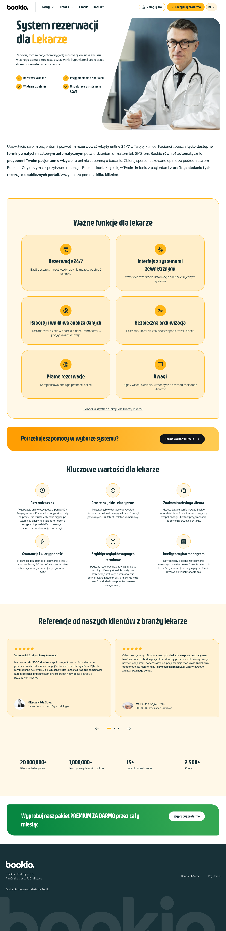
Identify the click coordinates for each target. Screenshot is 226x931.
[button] (109, 728)
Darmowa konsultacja (182, 439)
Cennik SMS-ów (190, 876)
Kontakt (98, 7)
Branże (64, 7)
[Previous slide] (97, 728)
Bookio (45, 889)
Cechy (46, 7)
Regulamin (214, 876)
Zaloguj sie (154, 7)
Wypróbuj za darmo (187, 816)
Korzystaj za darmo (188, 7)
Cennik (83, 7)
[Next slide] (129, 728)
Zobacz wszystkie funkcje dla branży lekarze (113, 409)
